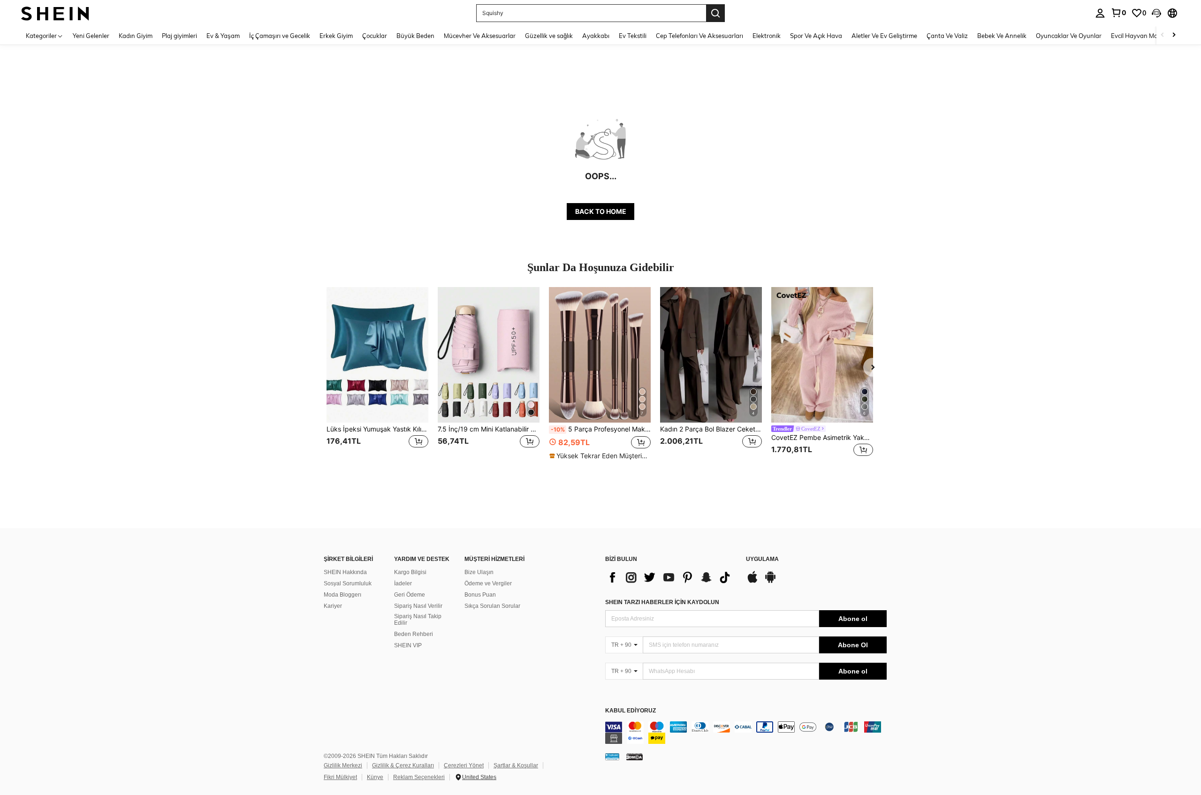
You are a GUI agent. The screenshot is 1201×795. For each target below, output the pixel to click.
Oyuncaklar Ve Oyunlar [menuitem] (1069, 35)
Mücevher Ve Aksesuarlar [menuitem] (480, 35)
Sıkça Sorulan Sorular (492, 606)
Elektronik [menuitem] (767, 35)
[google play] (770, 581)
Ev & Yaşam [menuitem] (223, 35)
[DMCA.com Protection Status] (634, 756)
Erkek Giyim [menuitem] (336, 35)
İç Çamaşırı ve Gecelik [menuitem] (279, 35)
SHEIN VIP (408, 645)
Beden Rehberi (413, 634)
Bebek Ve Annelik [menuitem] (1001, 35)
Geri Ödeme (409, 594)
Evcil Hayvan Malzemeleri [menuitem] (1147, 35)
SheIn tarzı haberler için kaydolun (662, 602)
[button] (1156, 13)
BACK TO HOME (600, 211)
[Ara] (715, 13)
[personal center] (1100, 13)
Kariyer (333, 606)
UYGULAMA (762, 559)
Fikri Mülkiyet (340, 777)
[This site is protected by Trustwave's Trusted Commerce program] (612, 756)
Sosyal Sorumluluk (348, 583)
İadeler (403, 583)
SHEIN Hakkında (345, 572)
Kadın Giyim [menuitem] (135, 35)
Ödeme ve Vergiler (488, 583)
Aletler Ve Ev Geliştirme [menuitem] (884, 35)
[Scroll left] (1162, 35)
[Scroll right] (1174, 35)
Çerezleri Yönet (464, 765)
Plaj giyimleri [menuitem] (179, 35)
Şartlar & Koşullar (516, 765)
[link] (1118, 12)
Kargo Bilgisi (410, 572)
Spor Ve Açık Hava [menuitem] (816, 35)
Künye (375, 777)
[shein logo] (55, 12)
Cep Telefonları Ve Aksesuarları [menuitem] (699, 35)
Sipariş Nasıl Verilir (418, 606)
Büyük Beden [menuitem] (415, 35)
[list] (671, 577)
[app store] (752, 581)
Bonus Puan (480, 594)
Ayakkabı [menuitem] (595, 35)
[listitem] (377, 378)
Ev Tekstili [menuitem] (632, 35)
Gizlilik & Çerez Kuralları (403, 765)
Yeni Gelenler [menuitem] (91, 35)
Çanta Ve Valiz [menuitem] (947, 35)
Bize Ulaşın (479, 572)
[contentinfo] (746, 732)
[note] (600, 456)
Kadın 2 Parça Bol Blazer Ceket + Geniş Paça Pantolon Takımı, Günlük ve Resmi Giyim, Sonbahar (711, 429)
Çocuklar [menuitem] (374, 35)
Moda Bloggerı (342, 594)
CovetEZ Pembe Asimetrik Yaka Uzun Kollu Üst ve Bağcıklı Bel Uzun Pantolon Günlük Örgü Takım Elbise (822, 437)
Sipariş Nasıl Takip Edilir (417, 619)
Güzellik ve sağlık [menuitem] (549, 35)
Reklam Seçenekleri (419, 777)
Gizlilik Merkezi (343, 765)
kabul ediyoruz (630, 711)
